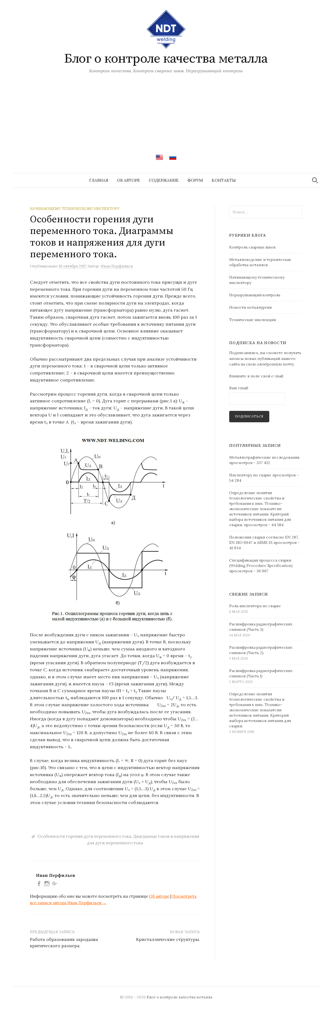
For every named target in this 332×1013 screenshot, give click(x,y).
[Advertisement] (166, 110)
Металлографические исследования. (264, 457)
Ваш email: (239, 387)
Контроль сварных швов (252, 247)
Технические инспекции (252, 319)
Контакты (224, 180)
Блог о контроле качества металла (166, 58)
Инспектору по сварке (250, 475)
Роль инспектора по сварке (255, 605)
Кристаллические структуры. (168, 939)
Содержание (164, 180)
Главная (98, 180)
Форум (195, 180)
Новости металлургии (250, 307)
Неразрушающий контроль (254, 294)
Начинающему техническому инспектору (75, 208)
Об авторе (128, 180)
